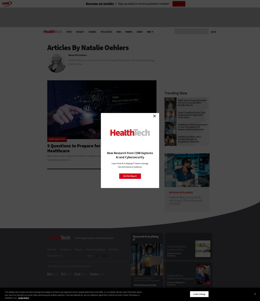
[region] (130, 294)
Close (154, 116)
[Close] (255, 294)
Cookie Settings (199, 294)
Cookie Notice (23, 298)
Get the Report (130, 176)
